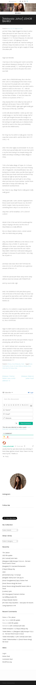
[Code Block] (20, 405)
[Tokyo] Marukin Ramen (9, 600)
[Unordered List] (16, 405)
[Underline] (9, 405)
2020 (3, 572)
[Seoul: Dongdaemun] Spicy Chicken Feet (15, 580)
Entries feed (6, 656)
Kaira (13, 683)
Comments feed (7, 659)
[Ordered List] (13, 405)
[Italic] (6, 405)
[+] (27, 405)
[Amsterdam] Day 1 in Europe (11, 575)
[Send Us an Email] (18, 1)
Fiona (4, 617)
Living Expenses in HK (9, 605)
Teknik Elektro (6, 631)
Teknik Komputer (7, 629)
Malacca (21, 366)
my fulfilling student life (9, 597)
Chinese (9, 364)
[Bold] (4, 405)
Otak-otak (5, 368)
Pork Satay (11, 368)
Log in (4, 653)
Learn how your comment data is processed (16, 428)
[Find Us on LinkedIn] (24, 1)
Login (31, 392)
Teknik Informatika (8, 637)
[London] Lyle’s (7, 591)
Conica (8, 683)
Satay (15, 368)
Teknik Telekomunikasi (9, 639)
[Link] (23, 405)
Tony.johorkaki (8, 446)
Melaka (25, 366)
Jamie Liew (19, 28)
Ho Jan (11, 366)
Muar (29, 366)
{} (25, 405)
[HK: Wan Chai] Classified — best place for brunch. (18, 603)
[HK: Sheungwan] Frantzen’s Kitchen (13, 594)
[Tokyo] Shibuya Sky (8, 569)
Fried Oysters (5, 366)
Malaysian (17, 364)
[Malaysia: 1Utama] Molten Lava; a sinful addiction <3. (8, 378)
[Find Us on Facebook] (20, 1)
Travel (22, 364)
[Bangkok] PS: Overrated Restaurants (14, 566)
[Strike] (11, 405)
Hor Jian (16, 366)
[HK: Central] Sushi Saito (9, 558)
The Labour (6, 552)
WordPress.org (7, 662)
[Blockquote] (18, 405)
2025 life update (7, 555)
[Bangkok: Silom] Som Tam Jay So (13, 578)
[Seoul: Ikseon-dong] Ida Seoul (11, 583)
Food (13, 364)
